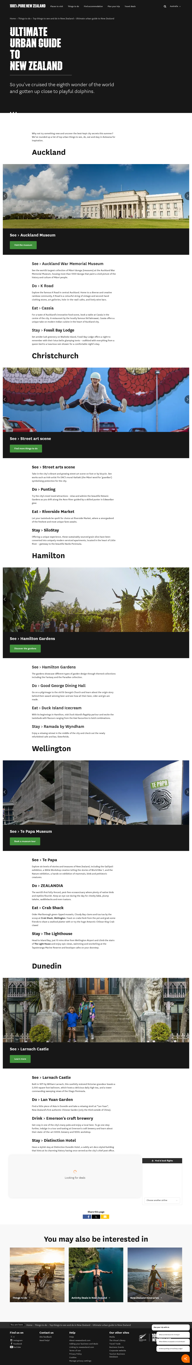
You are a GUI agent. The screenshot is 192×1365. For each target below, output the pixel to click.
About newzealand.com (79, 1340)
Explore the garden (24, 1059)
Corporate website (117, 1350)
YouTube (17, 1347)
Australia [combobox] (174, 6)
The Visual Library (117, 1340)
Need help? (44, 1340)
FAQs (71, 1337)
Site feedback (45, 1337)
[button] (56, 6)
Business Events (116, 1347)
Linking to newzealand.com (81, 1347)
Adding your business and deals (83, 1344)
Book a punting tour (24, 448)
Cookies (72, 1357)
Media (112, 1337)
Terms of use (75, 1350)
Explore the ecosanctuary (27, 841)
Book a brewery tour (24, 648)
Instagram (17, 1340)
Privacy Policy (75, 1354)
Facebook (17, 1344)
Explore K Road (22, 245)
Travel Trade (114, 1344)
